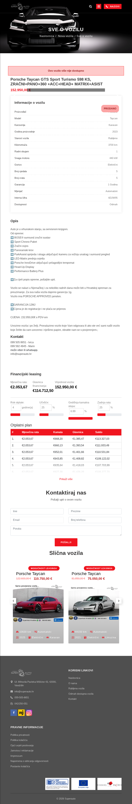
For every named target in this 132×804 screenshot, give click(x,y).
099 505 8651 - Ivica (22, 342)
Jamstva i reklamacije (21, 750)
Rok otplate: (17, 402)
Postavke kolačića (20, 766)
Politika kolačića (18, 740)
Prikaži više (66, 479)
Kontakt (72, 699)
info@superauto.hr (21, 354)
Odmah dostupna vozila (80, 693)
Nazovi (115, 6)
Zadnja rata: (104, 402)
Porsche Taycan (30, 573)
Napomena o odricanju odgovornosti (29, 761)
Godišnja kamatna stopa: (78, 404)
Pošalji (66, 542)
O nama (72, 683)
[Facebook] (13, 712)
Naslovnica (47, 36)
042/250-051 (21, 703)
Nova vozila (65, 36)
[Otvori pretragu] (91, 6)
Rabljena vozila (76, 688)
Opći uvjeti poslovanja (21, 745)
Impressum (16, 755)
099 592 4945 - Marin (22, 346)
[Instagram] (29, 712)
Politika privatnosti (19, 734)
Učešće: (44, 402)
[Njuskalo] (21, 712)
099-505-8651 (21, 697)
